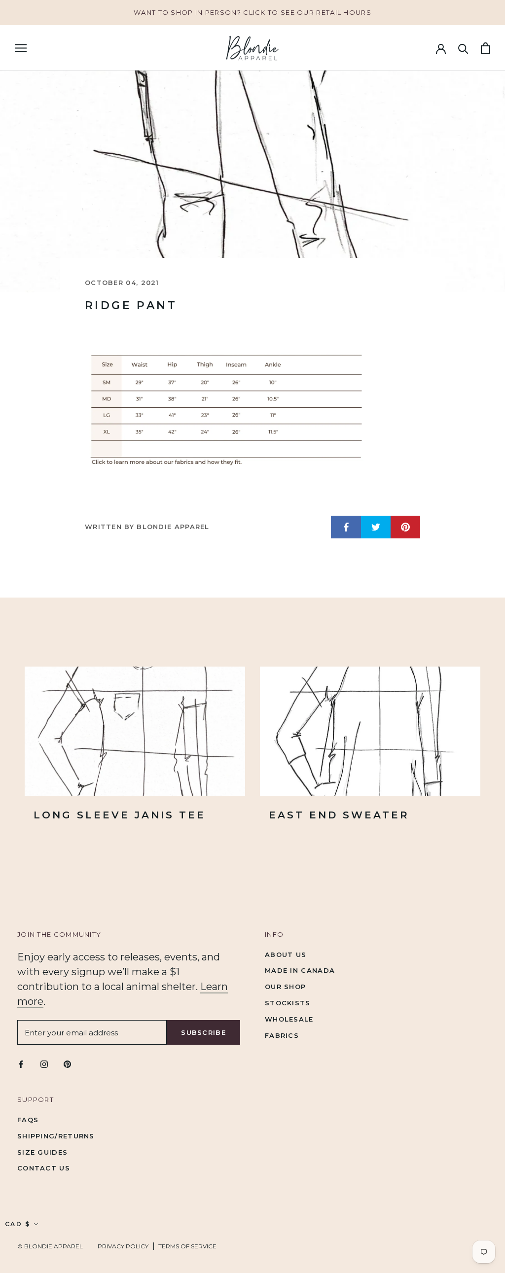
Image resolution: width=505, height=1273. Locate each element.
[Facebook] (21, 1064)
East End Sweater (339, 815)
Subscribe (203, 1032)
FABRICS (282, 1035)
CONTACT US (43, 1168)
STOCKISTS (288, 1003)
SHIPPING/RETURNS (56, 1136)
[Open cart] (485, 48)
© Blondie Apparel (50, 1246)
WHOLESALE (289, 1019)
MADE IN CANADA (300, 970)
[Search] (463, 48)
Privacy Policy (123, 1246)
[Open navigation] (21, 47)
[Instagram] (44, 1064)
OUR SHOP (285, 986)
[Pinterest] (67, 1064)
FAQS (27, 1120)
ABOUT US (285, 954)
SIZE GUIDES (42, 1152)
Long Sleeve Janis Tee (120, 815)
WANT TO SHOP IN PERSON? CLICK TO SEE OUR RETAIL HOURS (252, 12)
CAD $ (17, 1224)
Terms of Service (187, 1246)
